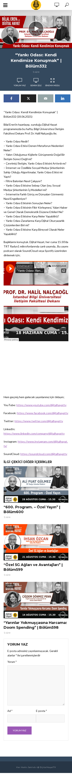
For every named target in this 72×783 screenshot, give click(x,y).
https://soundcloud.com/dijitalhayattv (43, 454)
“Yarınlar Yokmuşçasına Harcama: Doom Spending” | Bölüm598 (35, 625)
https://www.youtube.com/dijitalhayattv (41, 405)
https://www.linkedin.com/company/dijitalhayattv (34, 433)
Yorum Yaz (20, 85)
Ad (9, 710)
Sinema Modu (52, 85)
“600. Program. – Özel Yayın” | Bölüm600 (32, 509)
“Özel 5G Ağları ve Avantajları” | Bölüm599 (33, 567)
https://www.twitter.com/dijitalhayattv (39, 421)
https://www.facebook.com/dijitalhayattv (42, 413)
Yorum (12, 661)
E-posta (41, 710)
